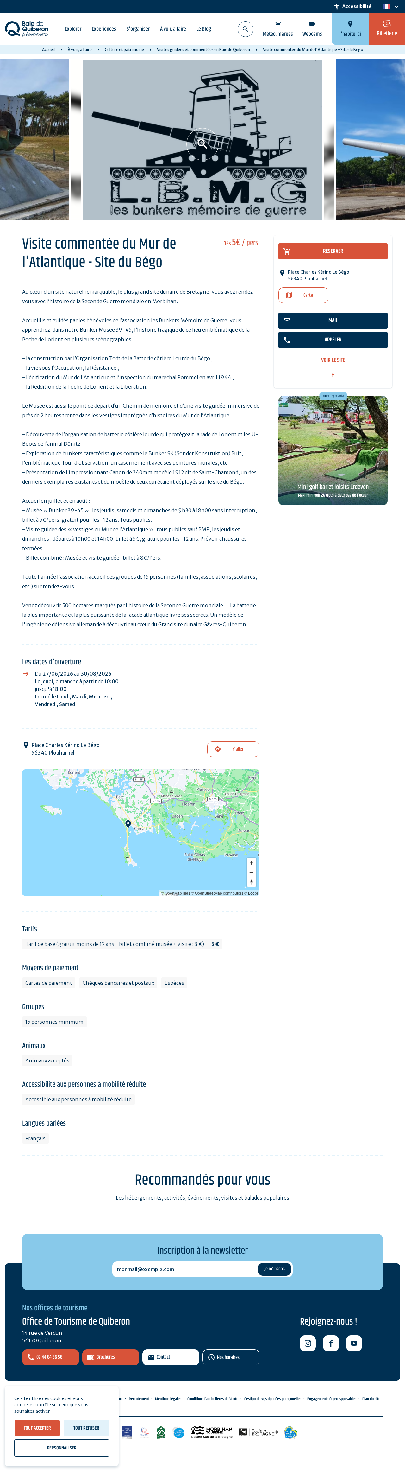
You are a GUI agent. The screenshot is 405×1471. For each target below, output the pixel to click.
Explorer (73, 29)
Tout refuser (86, 1428)
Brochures (106, 1357)
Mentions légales (168, 1399)
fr (385, 7)
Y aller (238, 749)
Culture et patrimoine (124, 49)
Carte (308, 295)
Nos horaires (228, 1357)
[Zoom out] (251, 872)
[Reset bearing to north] (251, 882)
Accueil (48, 49)
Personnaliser (62, 1448)
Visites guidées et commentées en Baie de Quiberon (203, 49)
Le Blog (203, 29)
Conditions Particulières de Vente (212, 1399)
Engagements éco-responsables (331, 1399)
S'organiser (138, 29)
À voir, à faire (173, 29)
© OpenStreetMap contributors (217, 892)
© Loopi (251, 892)
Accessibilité (352, 6)
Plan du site (371, 1399)
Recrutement (139, 1399)
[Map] (140, 832)
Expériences (104, 29)
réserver (333, 251)
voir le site (333, 360)
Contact (163, 1357)
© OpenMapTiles (175, 892)
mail (333, 320)
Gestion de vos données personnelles (272, 1399)
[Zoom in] (251, 863)
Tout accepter (37, 1428)
